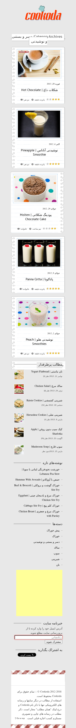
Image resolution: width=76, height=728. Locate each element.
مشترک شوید (53, 641)
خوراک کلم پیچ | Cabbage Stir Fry (42, 505)
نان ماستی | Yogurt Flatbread (46, 371)
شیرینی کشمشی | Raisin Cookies (44, 400)
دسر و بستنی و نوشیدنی (46, 542)
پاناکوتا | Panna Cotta (39, 279)
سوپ (57, 553)
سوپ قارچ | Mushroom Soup (46, 446)
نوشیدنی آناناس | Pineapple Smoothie (39, 152)
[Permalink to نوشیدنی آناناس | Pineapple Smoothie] (39, 139)
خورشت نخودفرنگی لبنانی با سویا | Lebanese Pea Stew (41, 471)
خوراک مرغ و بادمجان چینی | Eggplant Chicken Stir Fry (39, 498)
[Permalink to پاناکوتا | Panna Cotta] (39, 268)
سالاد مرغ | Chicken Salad (48, 386)
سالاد (57, 547)
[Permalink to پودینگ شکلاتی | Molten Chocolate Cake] (35, 204)
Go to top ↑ (20, 718)
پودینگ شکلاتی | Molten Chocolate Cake (36, 217)
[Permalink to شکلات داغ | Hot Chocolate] (39, 79)
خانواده (24, 229)
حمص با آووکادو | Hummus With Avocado (37, 479)
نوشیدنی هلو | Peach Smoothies (39, 341)
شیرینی (55, 559)
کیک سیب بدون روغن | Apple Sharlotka (46, 431)
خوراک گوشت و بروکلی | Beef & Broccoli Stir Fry (37, 487)
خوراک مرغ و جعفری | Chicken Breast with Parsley (39, 513)
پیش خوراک (53, 530)
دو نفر (26, 100)
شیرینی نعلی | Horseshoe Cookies (44, 414)
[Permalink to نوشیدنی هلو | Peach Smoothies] (39, 329)
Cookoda (43, 13)
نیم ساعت (36, 229)
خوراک (56, 536)
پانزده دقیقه (40, 100)
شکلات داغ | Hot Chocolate (39, 90)
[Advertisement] (39, 593)
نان (58, 564)
